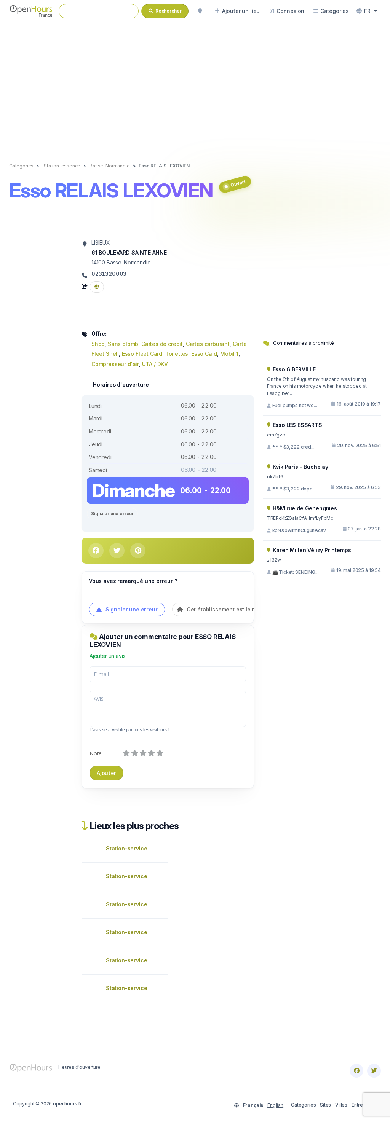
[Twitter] (374, 1071)
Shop (98, 344)
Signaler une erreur (112, 513)
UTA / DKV (155, 364)
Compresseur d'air (115, 364)
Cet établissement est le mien (225, 609)
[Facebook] (356, 1071)
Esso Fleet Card (142, 353)
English (275, 1105)
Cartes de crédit (162, 344)
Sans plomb (123, 344)
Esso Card (204, 353)
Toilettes (176, 353)
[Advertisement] (195, 84)
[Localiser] (200, 11)
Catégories (303, 1105)
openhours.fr (67, 1104)
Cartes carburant (208, 344)
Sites (325, 1105)
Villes (341, 1105)
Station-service (126, 848)
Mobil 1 (229, 353)
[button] (367, 11)
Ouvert (238, 183)
